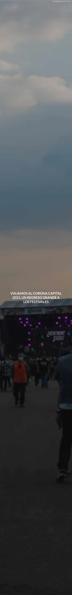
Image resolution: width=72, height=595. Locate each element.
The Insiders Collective (60, 1)
